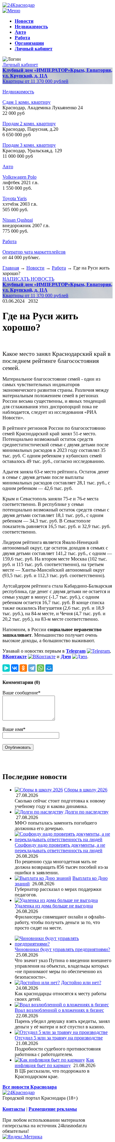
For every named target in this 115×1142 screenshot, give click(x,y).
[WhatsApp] (40, 668)
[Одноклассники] (23, 668)
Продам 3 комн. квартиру (29, 145)
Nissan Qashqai (17, 220)
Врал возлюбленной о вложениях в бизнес (59, 1010)
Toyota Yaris (14, 198)
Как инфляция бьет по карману (54, 1062)
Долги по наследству (87, 811)
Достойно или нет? (81, 982)
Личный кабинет (20, 64)
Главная (10, 267)
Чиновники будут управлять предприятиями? (62, 949)
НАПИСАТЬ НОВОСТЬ (28, 279)
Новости (35, 267)
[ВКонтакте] (14, 668)
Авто (7, 166)
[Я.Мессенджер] (6, 668)
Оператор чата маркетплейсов (34, 251)
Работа (9, 241)
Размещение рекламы (53, 1109)
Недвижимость (18, 91)
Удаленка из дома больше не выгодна (54, 905)
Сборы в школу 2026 (85, 789)
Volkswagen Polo (19, 177)
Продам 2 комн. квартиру (29, 123)
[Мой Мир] (49, 668)
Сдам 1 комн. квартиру (26, 102)
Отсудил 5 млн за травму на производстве (59, 1037)
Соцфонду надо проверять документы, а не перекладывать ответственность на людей (60, 847)
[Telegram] (32, 668)
